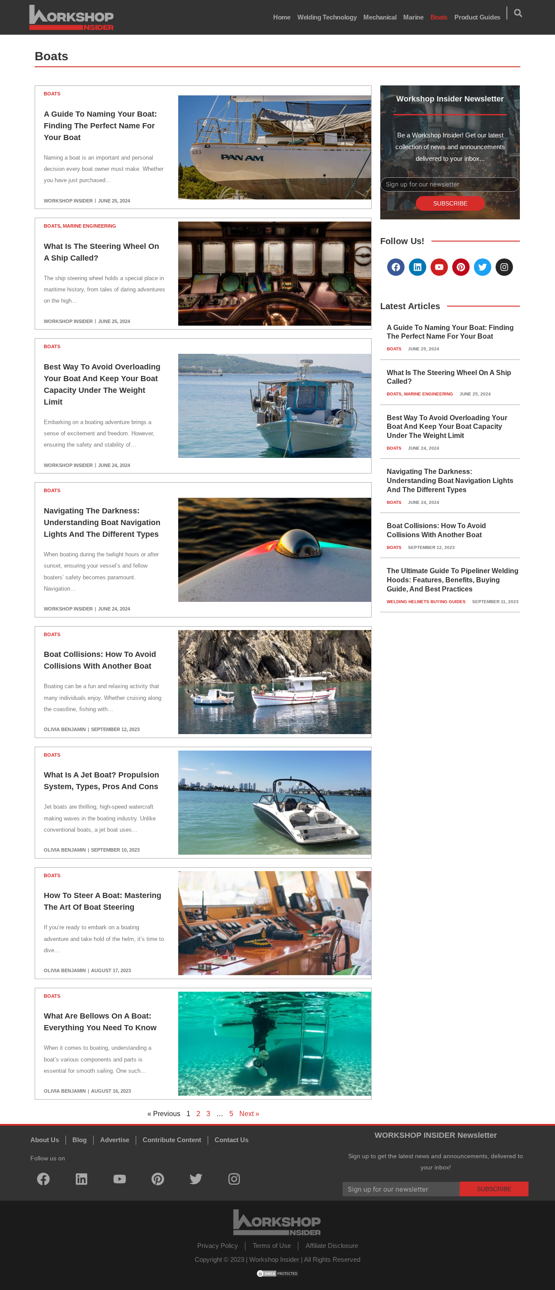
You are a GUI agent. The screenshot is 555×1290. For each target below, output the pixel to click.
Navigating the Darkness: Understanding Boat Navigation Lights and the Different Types (102, 522)
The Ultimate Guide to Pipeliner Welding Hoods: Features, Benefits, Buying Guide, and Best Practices (453, 580)
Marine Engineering (89, 226)
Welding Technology (327, 17)
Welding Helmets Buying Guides (426, 601)
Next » (249, 1113)
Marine (413, 17)
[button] (518, 13)
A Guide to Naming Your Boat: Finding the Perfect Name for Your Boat (100, 126)
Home (282, 17)
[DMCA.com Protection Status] (277, 1273)
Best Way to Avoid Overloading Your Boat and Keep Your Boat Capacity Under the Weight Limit (447, 427)
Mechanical (379, 17)
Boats (439, 17)
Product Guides (477, 17)
